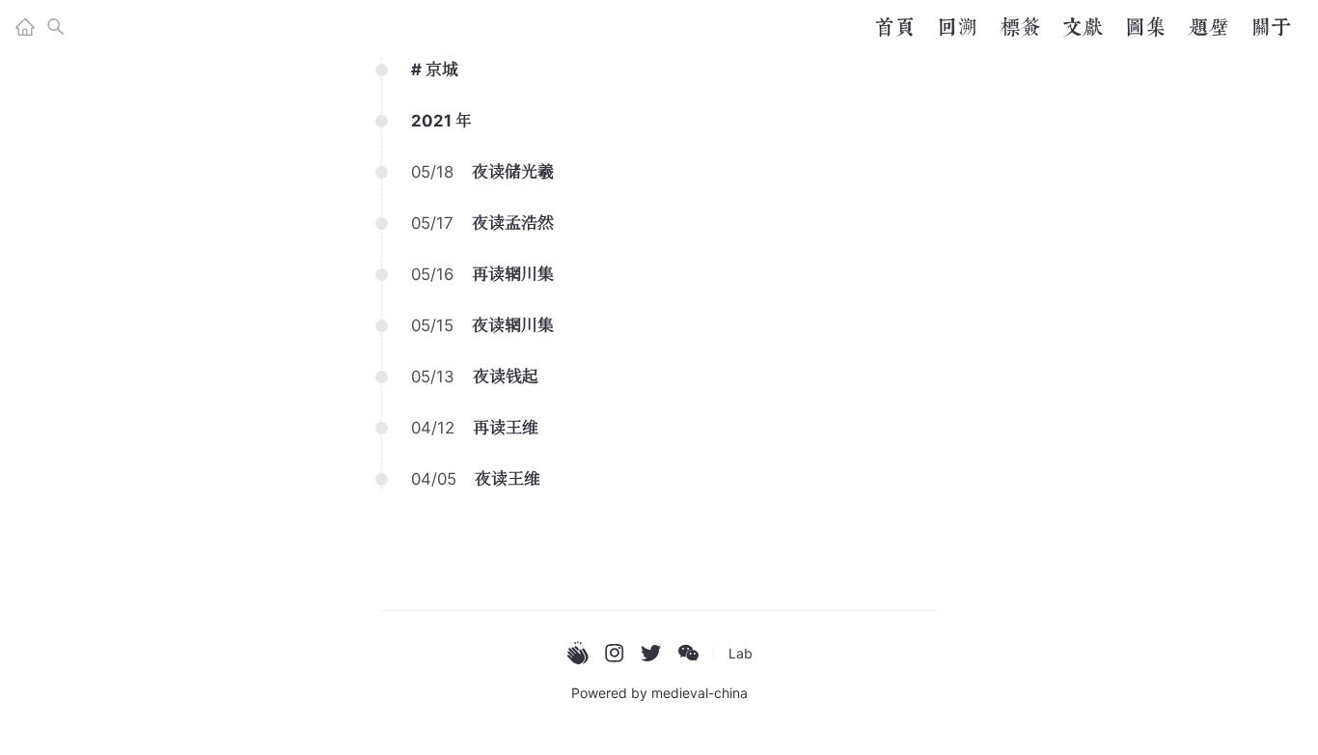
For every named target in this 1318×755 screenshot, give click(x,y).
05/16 (432, 274)
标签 (1020, 27)
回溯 (957, 27)
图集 (1145, 27)
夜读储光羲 (513, 172)
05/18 (432, 172)
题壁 (1208, 27)
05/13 (432, 376)
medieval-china (699, 693)
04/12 (432, 427)
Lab (740, 653)
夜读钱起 (505, 376)
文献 (1082, 27)
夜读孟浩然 (513, 223)
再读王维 (505, 427)
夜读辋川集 (513, 325)
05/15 (432, 325)
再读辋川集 (513, 274)
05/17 (432, 223)
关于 (1270, 27)
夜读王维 (507, 479)
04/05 (433, 479)
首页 (894, 27)
